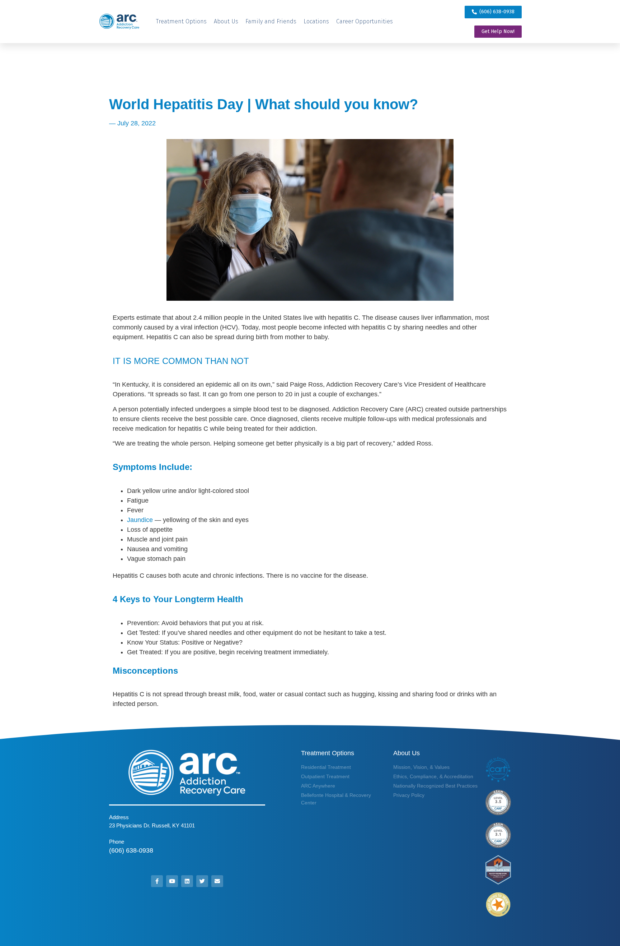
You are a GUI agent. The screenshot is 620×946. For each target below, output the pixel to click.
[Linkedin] (187, 881)
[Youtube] (172, 881)
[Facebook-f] (157, 881)
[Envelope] (217, 881)
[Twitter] (202, 881)
